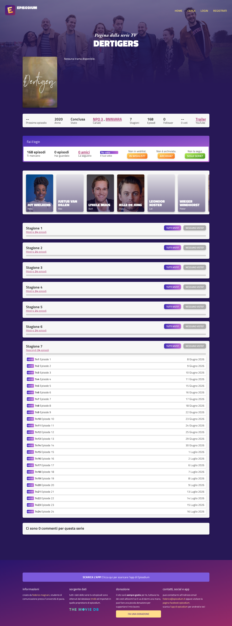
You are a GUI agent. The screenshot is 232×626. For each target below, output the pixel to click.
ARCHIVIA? (166, 156)
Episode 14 (44, 445)
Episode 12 (44, 432)
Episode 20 (44, 485)
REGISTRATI (220, 11)
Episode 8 (43, 406)
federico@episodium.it (174, 599)
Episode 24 (44, 511)
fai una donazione (138, 614)
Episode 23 (44, 505)
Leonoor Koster (157, 203)
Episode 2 (43, 366)
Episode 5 (43, 386)
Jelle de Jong (130, 205)
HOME (178, 11)
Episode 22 (44, 498)
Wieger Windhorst (190, 203)
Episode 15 (44, 452)
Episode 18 (44, 472)
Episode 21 (44, 492)
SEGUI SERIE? (195, 156)
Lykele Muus (99, 205)
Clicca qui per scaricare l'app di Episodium (116, 577)
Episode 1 (43, 359)
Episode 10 (44, 419)
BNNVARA (114, 119)
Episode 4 (43, 379)
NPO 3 (98, 119)
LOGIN (204, 11)
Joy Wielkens (39, 205)
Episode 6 (43, 392)
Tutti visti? (172, 228)
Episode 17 (44, 465)
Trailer (201, 119)
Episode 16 (44, 458)
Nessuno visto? (195, 228)
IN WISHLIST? (137, 156)
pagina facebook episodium (176, 603)
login (36, 141)
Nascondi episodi (37, 350)
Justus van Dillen (68, 203)
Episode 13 (44, 439)
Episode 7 (43, 399)
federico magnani (41, 595)
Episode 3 (43, 372)
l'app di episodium (179, 607)
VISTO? (30, 359)
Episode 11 (44, 425)
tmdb (93, 599)
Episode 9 (43, 412)
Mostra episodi (36, 232)
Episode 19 (44, 478)
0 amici (84, 152)
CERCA (191, 11)
